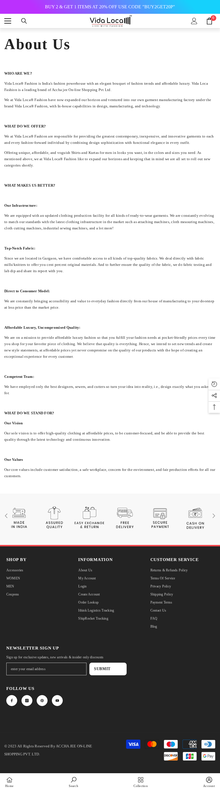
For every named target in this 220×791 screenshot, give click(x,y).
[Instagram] (26, 700)
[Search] (24, 21)
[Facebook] (11, 700)
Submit (102, 669)
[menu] (7, 21)
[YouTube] (57, 700)
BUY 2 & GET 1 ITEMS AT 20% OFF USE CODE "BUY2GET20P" (110, 6)
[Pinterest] (42, 700)
